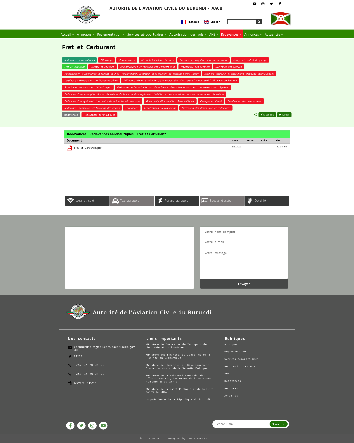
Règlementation (109, 34)
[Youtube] (254, 4)
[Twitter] (271, 4)
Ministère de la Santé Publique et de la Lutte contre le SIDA (180, 390)
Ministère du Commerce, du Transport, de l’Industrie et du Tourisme (176, 346)
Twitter (285, 114)
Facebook (268, 114)
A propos (84, 34)
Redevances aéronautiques (99, 114)
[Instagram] (263, 4)
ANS (212, 34)
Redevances (229, 34)
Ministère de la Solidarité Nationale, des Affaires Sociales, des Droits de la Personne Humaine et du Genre (179, 378)
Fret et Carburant (89, 47)
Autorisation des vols (186, 34)
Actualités (272, 34)
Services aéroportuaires (145, 34)
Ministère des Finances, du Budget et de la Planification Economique (178, 356)
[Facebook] (279, 4)
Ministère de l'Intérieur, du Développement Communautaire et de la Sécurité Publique (177, 366)
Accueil (66, 34)
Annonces (251, 34)
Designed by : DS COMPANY (187, 438)
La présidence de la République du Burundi (178, 399)
